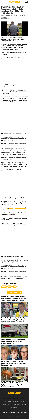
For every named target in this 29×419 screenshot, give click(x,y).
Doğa (18, 398)
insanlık (4, 286)
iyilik (9, 286)
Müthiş (9, 404)
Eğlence (23, 398)
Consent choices (14, 417)
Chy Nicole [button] (10, 143)
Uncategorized (14, 407)
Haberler (7, 15)
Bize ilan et (4, 412)
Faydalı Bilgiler (8, 401)
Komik (4, 404)
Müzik (14, 404)
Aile (4, 398)
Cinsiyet (9, 398)
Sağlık (18, 404)
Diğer (14, 398)
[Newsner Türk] (14, 2)
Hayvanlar (22, 401)
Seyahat (24, 404)
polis (14, 286)
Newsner (2, 15)
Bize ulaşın (12, 412)
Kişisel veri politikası (21, 412)
